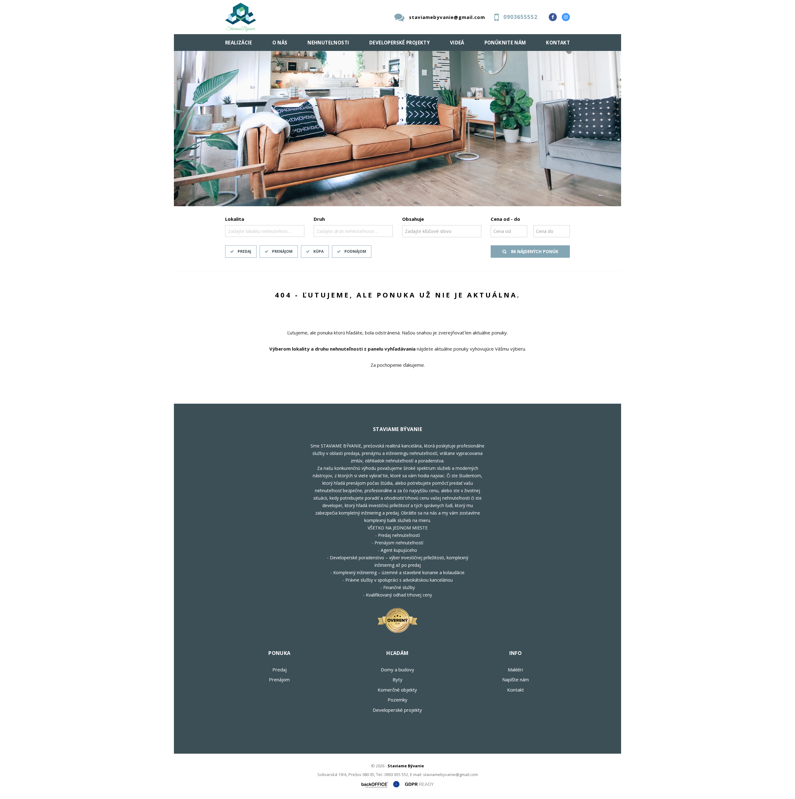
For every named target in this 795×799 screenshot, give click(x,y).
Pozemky (397, 700)
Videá (457, 42)
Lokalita (234, 219)
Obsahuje (413, 219)
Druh (319, 219)
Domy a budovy (397, 669)
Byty (397, 679)
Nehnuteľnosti (328, 42)
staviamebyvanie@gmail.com (447, 17)
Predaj (244, 251)
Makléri (515, 669)
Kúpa (318, 251)
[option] (397, 128)
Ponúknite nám (505, 42)
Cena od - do (505, 219)
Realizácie (238, 42)
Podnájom (355, 251)
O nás (280, 42)
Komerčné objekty (397, 690)
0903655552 (520, 16)
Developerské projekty (399, 42)
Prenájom (282, 251)
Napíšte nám (515, 679)
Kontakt (558, 42)
